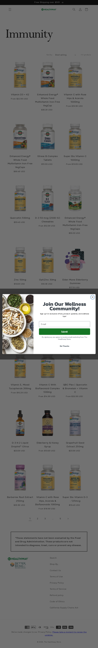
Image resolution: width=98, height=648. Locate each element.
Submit (64, 331)
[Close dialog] (92, 297)
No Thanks (64, 346)
